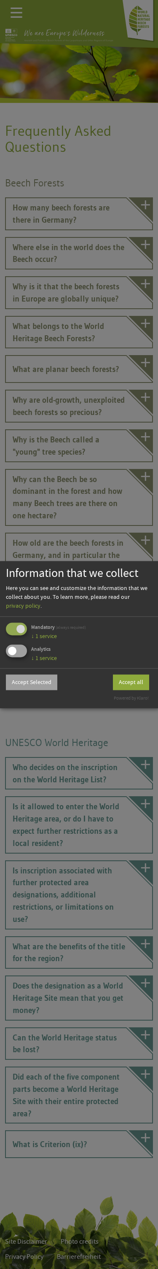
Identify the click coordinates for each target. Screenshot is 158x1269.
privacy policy (23, 606)
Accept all (131, 682)
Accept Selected (31, 682)
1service (44, 636)
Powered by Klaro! (131, 698)
